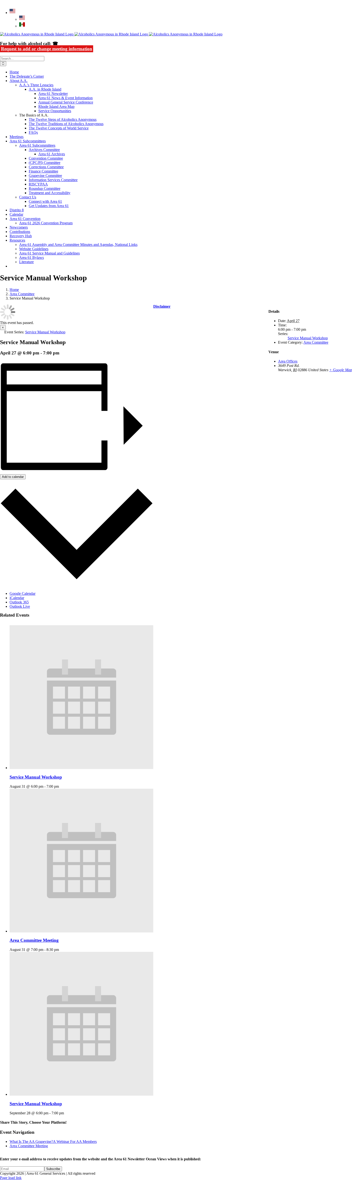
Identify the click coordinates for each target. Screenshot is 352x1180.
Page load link (11, 1178)
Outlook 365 (19, 602)
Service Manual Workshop (36, 777)
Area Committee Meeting (34, 940)
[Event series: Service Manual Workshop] (61, 786)
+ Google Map (340, 370)
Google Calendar (22, 593)
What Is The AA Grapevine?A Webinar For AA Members (53, 1142)
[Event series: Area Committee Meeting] (61, 950)
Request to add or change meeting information (46, 48)
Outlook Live (20, 606)
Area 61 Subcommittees (37, 145)
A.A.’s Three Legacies (36, 85)
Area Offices (287, 361)
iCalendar (17, 598)
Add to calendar (13, 477)
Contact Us (27, 197)
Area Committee (315, 342)
